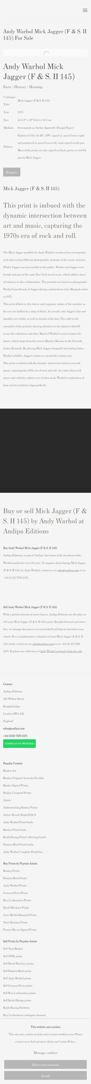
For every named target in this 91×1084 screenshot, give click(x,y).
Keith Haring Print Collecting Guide (24, 837)
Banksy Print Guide (14, 829)
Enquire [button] (11, 172)
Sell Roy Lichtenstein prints (19, 993)
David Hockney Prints (16, 907)
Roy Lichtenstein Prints (17, 900)
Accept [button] (45, 1075)
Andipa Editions (18, 10)
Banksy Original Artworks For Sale (24, 778)
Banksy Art (9, 770)
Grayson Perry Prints (15, 892)
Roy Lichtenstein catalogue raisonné (24, 1015)
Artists (7, 800)
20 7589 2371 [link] (20, 735)
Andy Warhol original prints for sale (61, 651)
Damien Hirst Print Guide (18, 844)
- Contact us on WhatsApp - (19, 743)
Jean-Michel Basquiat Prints (20, 915)
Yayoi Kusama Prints (15, 922)
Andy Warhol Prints (14, 885)
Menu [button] (84, 10)
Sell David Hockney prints (18, 963)
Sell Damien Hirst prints (17, 971)
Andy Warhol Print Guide (18, 822)
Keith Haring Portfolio (16, 1007)
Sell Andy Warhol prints (17, 978)
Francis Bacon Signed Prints (19, 929)
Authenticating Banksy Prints (20, 807)
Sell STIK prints (12, 956)
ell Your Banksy (14, 948)
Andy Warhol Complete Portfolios (23, 851)
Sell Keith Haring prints (17, 1000)
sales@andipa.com (68, 570)
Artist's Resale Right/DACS (19, 814)
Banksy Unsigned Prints (17, 792)
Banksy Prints (11, 870)
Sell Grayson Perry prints (17, 985)
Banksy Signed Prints (15, 785)
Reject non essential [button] (45, 1065)
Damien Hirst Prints (15, 878)
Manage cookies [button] (45, 1052)
